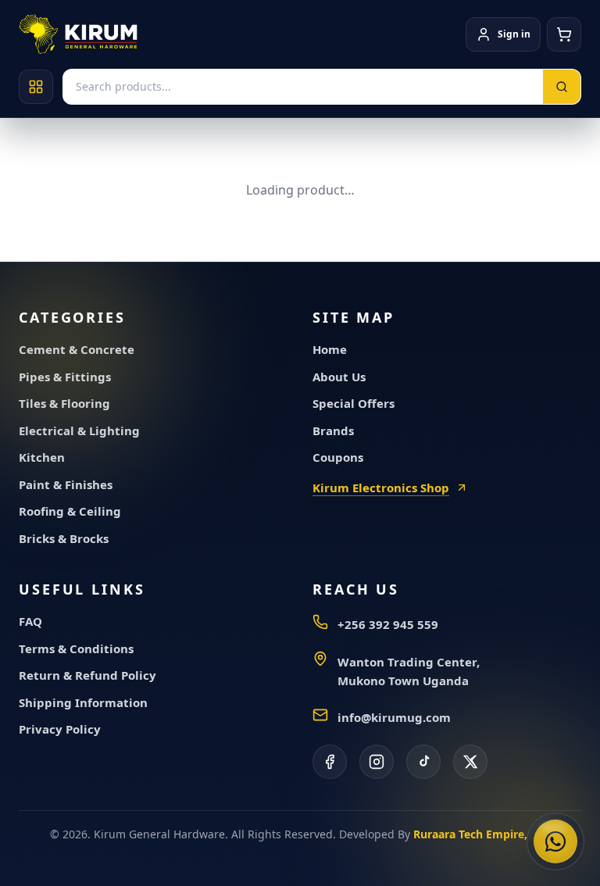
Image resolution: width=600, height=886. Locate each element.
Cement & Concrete (76, 349)
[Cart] (564, 34)
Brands (333, 430)
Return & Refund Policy (87, 675)
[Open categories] (36, 87)
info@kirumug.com (394, 717)
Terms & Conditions (76, 648)
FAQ (30, 621)
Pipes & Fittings (65, 376)
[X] (470, 762)
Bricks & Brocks (64, 538)
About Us (339, 376)
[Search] (561, 87)
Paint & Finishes (65, 484)
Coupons (337, 457)
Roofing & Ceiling (70, 511)
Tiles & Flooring (64, 403)
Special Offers (353, 403)
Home (329, 349)
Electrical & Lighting (79, 430)
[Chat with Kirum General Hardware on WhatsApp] (555, 841)
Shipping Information (83, 702)
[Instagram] (376, 762)
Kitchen (42, 457)
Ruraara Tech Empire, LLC (481, 834)
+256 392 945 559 (388, 624)
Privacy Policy (60, 729)
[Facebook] (329, 762)
